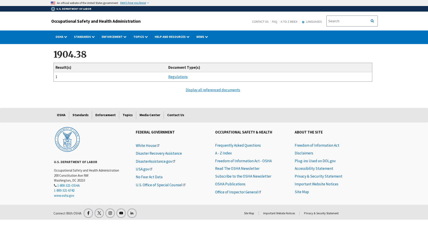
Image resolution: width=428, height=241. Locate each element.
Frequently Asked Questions (238, 145)
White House (146, 145)
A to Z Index (289, 22)
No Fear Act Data (149, 176)
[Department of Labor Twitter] (99, 213)
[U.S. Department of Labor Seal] (67, 139)
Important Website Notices (316, 184)
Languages (313, 22)
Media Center (150, 115)
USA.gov (142, 169)
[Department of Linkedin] (132, 213)
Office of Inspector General (236, 192)
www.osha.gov (64, 195)
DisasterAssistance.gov (154, 161)
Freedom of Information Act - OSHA (243, 160)
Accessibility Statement (314, 168)
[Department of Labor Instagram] (110, 213)
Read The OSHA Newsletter (237, 168)
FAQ (274, 22)
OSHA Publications (230, 184)
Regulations (178, 76)
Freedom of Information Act (317, 145)
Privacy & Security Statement (318, 176)
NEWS (200, 37)
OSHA (60, 37)
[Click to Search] (372, 21)
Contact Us (260, 22)
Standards (83, 37)
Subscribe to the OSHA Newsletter (243, 176)
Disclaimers (304, 153)
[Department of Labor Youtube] (121, 213)
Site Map (302, 191)
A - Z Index (223, 153)
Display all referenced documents (213, 89)
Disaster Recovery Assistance (159, 153)
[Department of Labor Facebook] (88, 213)
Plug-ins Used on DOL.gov (315, 160)
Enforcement (112, 37)
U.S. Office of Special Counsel (159, 184)
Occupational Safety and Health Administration (96, 21)
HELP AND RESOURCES (170, 37)
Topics (139, 37)
